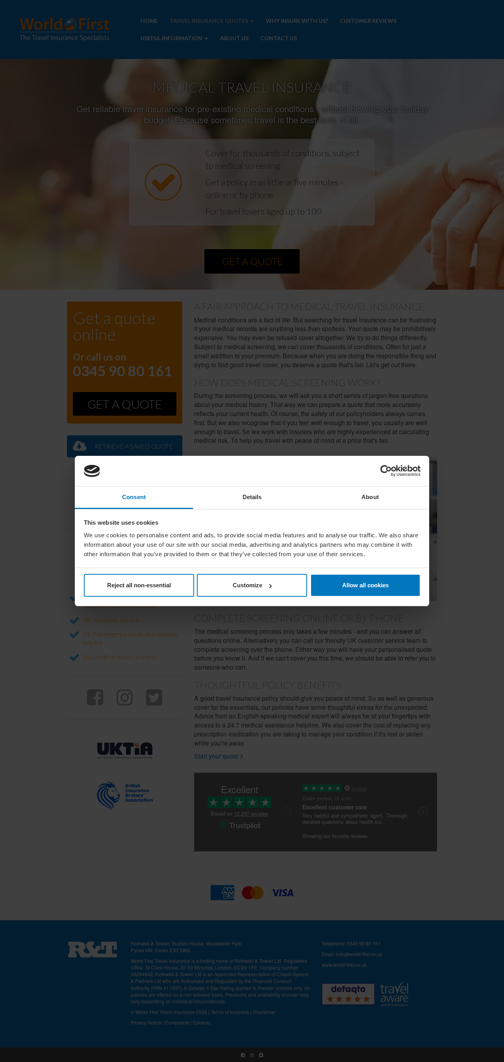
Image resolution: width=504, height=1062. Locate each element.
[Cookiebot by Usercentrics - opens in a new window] (386, 471)
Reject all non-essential (139, 585)
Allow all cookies (365, 585)
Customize (247, 585)
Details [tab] (252, 497)
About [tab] (370, 497)
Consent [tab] (134, 497)
